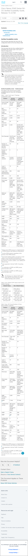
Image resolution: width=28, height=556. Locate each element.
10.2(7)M (4, 18)
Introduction (7, 32)
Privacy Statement (13, 549)
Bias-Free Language (23, 23)
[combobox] (6, 18)
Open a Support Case (7, 472)
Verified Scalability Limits (9, 30)
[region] (14, 548)
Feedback (17, 465)
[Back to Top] (22, 453)
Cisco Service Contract (13, 474)
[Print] (26, 18)
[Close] (26, 542)
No (8, 465)
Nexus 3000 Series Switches (9, 483)
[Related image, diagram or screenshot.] (3, 74)
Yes (3, 465)
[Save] (20, 18)
